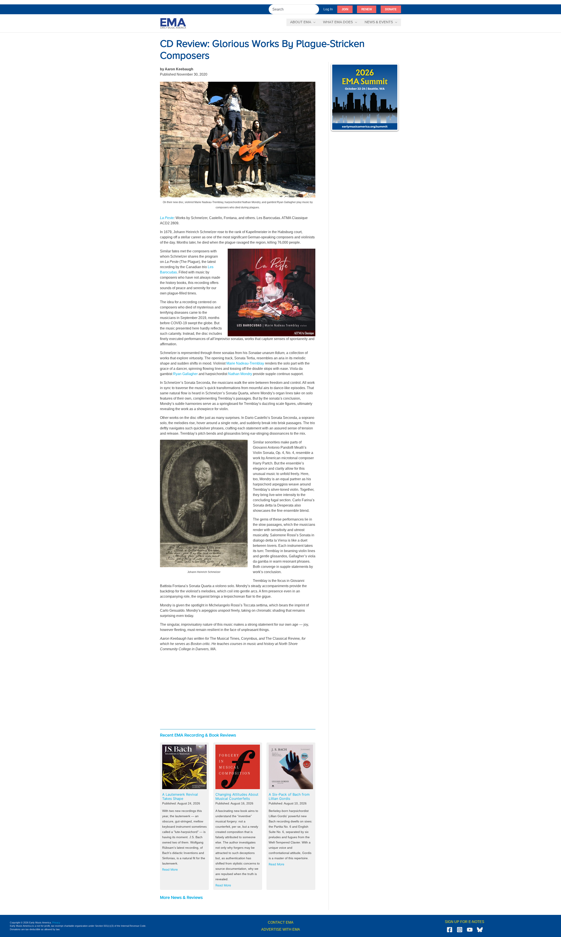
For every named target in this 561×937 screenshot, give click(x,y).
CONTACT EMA (280, 922)
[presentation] (184, 767)
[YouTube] (470, 930)
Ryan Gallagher (185, 374)
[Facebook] (450, 930)
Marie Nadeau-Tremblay (245, 363)
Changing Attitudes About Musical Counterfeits (236, 796)
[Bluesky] (480, 930)
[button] (345, 9)
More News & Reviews (181, 897)
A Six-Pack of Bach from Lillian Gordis (289, 796)
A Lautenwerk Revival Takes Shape (180, 796)
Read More (170, 870)
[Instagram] (460, 930)
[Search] (316, 9)
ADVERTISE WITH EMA (280, 929)
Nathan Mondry (240, 374)
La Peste (167, 218)
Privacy (56, 922)
